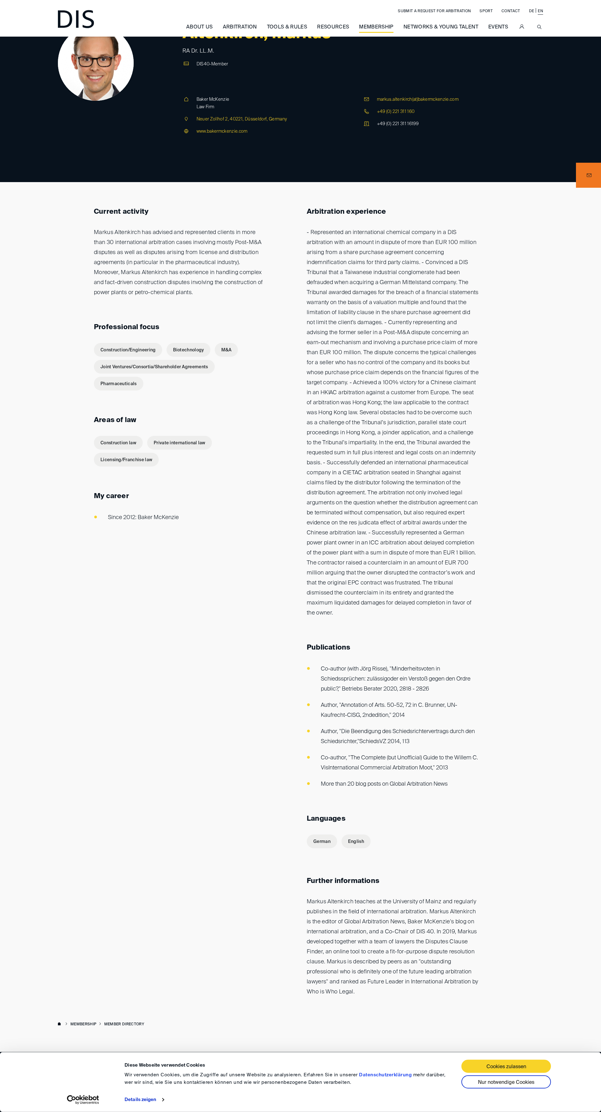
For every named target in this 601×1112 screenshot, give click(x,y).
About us (199, 27)
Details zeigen (140, 1099)
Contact (510, 11)
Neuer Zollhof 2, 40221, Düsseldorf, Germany (242, 119)
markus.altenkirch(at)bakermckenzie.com (418, 99)
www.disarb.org (60, 1024)
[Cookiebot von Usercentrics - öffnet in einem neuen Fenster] (83, 1099)
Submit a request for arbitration (434, 11)
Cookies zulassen (506, 1066)
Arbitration (240, 27)
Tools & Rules (287, 27)
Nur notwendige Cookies (506, 1082)
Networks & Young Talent (440, 27)
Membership (376, 27)
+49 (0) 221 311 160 (396, 112)
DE (531, 11)
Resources (333, 27)
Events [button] (498, 27)
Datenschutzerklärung (385, 1075)
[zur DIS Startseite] (76, 19)
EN (540, 11)
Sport (486, 11)
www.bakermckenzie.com (222, 131)
